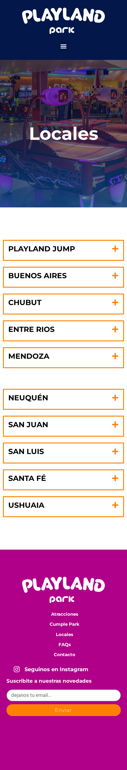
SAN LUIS (26, 451)
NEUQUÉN (28, 397)
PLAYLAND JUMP (41, 248)
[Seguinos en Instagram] (16, 669)
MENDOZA (28, 356)
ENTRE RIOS (31, 329)
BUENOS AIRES (37, 275)
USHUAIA (26, 505)
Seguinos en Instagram (56, 669)
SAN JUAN (28, 424)
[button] (64, 46)
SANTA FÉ (27, 478)
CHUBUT (24, 302)
